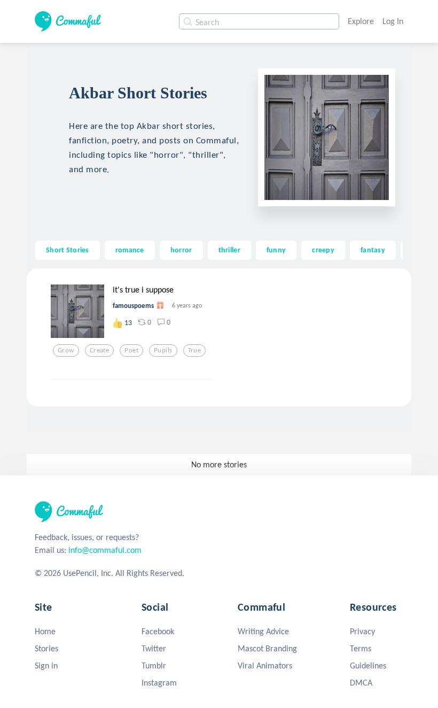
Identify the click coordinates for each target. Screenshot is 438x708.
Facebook (158, 631)
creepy (323, 250)
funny (276, 250)
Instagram (159, 683)
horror (181, 250)
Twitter (154, 648)
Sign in (46, 665)
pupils (163, 350)
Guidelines (368, 665)
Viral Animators (265, 665)
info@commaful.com (105, 550)
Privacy (362, 631)
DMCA (361, 683)
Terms (360, 648)
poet (131, 350)
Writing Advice (263, 631)
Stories (46, 648)
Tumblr (154, 665)
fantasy (373, 250)
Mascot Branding (267, 648)
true (194, 350)
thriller (229, 250)
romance (129, 250)
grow (66, 350)
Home (45, 631)
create (100, 350)
